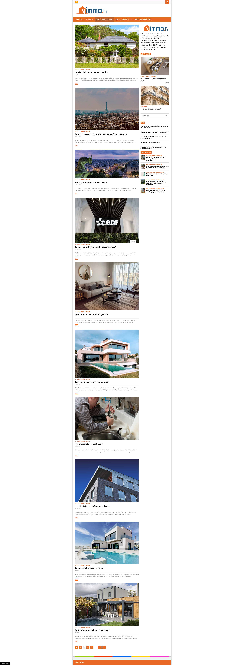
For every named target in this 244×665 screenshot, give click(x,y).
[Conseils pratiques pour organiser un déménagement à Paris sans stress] (107, 109)
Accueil (80, 19)
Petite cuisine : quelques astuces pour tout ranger (153, 79)
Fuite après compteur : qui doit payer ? (89, 443)
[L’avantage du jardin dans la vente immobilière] (107, 46)
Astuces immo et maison (103, 19)
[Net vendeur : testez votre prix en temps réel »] (143, 174)
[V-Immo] (91, 13)
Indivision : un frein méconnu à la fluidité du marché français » (157, 166)
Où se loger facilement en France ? (151, 109)
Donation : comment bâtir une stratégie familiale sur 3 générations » (156, 158)
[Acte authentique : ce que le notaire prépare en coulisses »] (143, 190)
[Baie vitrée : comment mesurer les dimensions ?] (107, 354)
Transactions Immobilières (142, 19)
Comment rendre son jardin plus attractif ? (154, 132)
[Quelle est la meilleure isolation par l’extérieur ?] (107, 604)
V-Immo (82, 662)
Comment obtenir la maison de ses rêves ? (90, 568)
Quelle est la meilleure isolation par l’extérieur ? (92, 630)
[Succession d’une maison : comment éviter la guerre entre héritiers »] (143, 181)
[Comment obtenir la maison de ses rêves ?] (107, 543)
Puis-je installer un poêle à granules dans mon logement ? (154, 126)
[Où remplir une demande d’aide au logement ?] (107, 286)
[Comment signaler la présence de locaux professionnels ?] (107, 220)
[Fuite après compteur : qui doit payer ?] (107, 418)
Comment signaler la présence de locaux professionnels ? (95, 247)
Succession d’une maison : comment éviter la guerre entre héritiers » (156, 183)
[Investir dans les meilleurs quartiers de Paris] (107, 164)
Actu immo (89, 19)
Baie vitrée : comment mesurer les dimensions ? (92, 381)
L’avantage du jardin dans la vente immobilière (91, 72)
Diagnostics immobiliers (122, 19)
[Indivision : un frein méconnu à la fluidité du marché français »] (143, 166)
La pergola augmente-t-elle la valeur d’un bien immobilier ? (154, 137)
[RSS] (76, 2)
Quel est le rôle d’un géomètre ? (151, 142)
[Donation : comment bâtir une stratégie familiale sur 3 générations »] (143, 157)
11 (99, 647)
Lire (76, 83)
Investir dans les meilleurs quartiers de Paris (91, 182)
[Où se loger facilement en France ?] (155, 95)
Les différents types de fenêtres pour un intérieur (93, 506)
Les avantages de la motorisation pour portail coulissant (153, 147)
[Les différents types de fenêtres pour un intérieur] (107, 480)
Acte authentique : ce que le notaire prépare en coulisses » (156, 191)
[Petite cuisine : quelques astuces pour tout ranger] (155, 66)
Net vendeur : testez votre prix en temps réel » (157, 174)
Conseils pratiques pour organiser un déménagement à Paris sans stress (101, 134)
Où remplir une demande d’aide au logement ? (91, 314)
